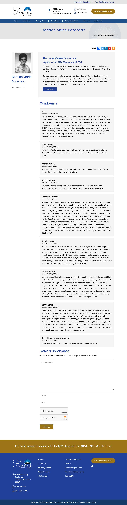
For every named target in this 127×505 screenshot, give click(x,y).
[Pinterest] (109, 48)
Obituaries (86, 21)
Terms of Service (79, 502)
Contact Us (98, 21)
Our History (26, 21)
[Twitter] (102, 48)
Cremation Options (71, 21)
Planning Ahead (41, 21)
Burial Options (55, 21)
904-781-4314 (92, 446)
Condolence (20, 87)
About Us (42, 464)
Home (16, 21)
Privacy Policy (91, 502)
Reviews (68, 464)
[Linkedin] (106, 48)
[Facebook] (98, 48)
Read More (49, 89)
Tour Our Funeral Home (104, 2)
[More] (113, 48)
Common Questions (82, 2)
